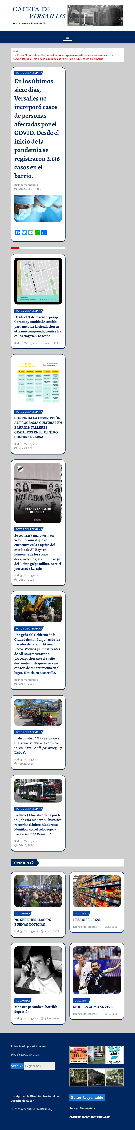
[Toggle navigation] (67, 37)
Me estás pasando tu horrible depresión (35, 1009)
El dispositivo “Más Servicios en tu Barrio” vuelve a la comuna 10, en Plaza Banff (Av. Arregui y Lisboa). (38, 745)
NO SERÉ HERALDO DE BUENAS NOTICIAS (32, 922)
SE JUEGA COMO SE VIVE (93, 1006)
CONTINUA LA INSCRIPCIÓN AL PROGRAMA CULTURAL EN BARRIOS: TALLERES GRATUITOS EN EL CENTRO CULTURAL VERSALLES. (38, 427)
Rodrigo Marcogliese (26, 184)
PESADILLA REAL (87, 919)
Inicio (16, 51)
